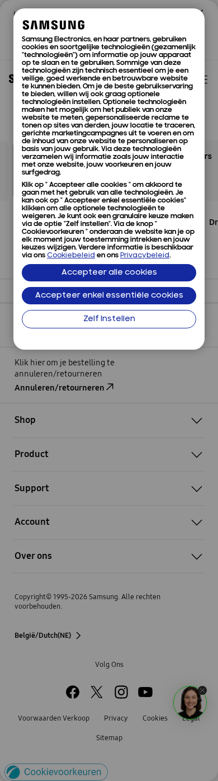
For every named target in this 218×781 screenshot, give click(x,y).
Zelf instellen (109, 319)
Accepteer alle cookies (109, 273)
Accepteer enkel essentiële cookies (109, 295)
